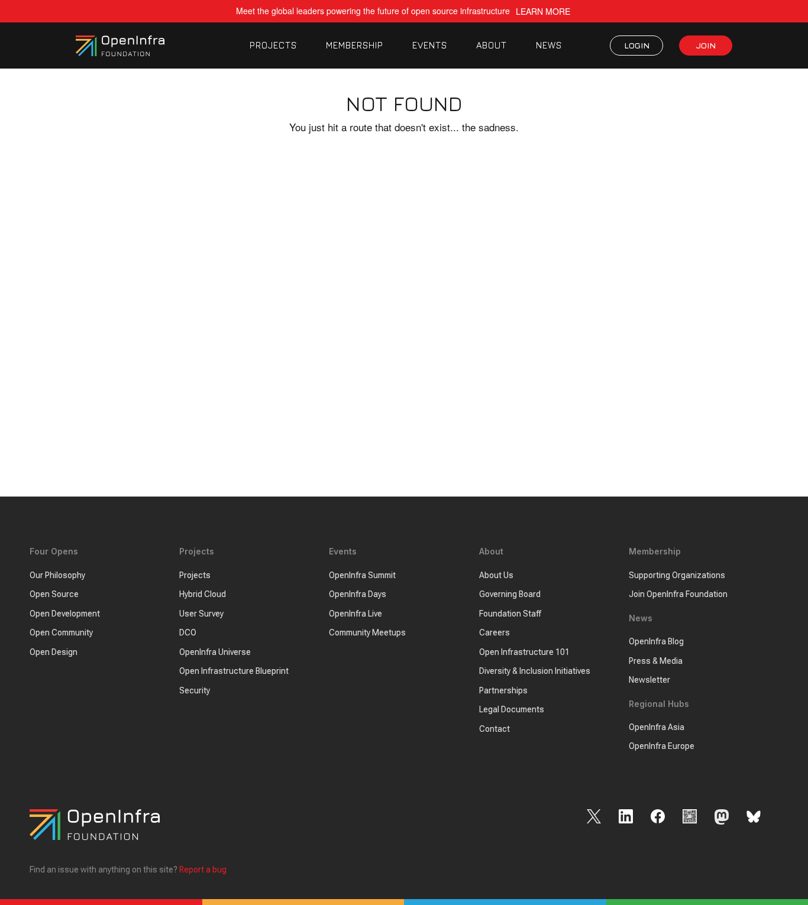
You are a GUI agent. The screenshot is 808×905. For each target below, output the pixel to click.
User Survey (201, 613)
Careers (494, 632)
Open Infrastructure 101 (524, 652)
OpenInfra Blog (656, 641)
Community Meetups (367, 632)
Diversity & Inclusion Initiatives (534, 671)
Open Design (53, 652)
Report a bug (203, 869)
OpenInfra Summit (362, 575)
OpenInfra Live (355, 613)
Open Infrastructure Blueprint (234, 671)
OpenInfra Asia (656, 727)
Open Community (61, 632)
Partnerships (503, 690)
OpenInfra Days (357, 594)
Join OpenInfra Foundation (678, 594)
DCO (187, 632)
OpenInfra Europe (661, 746)
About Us (496, 575)
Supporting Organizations (677, 575)
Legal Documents (511, 709)
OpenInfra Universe (215, 652)
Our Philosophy (57, 575)
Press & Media (656, 661)
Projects (195, 575)
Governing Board (510, 594)
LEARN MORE (543, 11)
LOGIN (636, 45)
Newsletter (649, 680)
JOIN (706, 45)
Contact (494, 729)
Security (194, 690)
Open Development (65, 613)
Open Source (54, 594)
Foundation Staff (510, 613)
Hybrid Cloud (202, 594)
